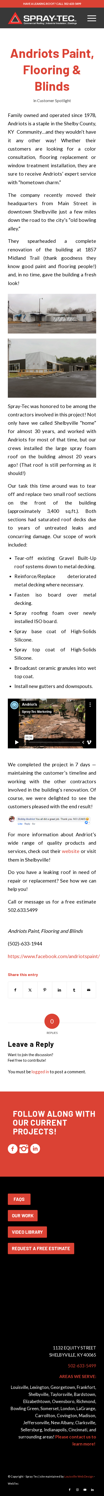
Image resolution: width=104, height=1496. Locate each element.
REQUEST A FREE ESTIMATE (41, 1248)
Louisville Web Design (78, 1476)
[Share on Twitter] (30, 990)
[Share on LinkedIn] (59, 990)
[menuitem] (89, 18)
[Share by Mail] (89, 990)
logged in (40, 1071)
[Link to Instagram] (77, 1489)
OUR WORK (23, 1215)
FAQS (19, 1199)
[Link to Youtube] (85, 1489)
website (71, 851)
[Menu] (89, 18)
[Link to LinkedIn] (92, 1489)
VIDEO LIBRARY (27, 1232)
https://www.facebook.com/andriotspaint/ (54, 956)
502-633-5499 (72, 3)
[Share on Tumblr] (74, 990)
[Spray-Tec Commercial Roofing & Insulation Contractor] (43, 18)
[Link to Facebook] (69, 1489)
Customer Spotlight (54, 100)
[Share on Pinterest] (45, 990)
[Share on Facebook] (15, 990)
